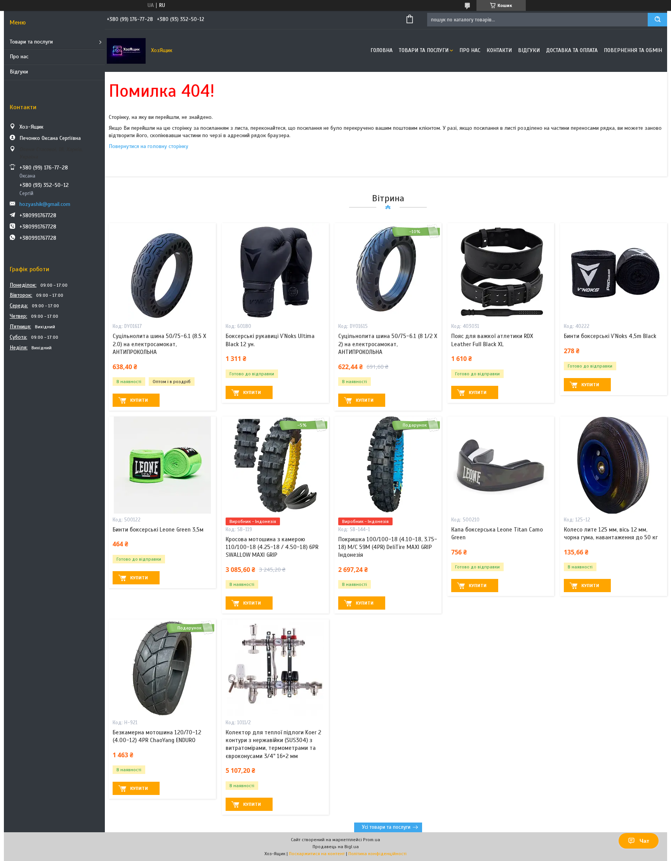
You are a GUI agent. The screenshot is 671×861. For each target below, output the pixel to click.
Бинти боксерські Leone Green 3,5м (158, 529)
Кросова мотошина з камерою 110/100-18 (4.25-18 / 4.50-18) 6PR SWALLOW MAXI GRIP (272, 547)
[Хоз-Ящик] (126, 50)
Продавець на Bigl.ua (336, 846)
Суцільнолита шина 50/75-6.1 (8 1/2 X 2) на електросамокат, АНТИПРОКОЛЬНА (387, 344)
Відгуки (19, 71)
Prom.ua (371, 839)
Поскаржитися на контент (317, 853)
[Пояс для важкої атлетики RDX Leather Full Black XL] (501, 271)
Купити (139, 400)
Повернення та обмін (633, 50)
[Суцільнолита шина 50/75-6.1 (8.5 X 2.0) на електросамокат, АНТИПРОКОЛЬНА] (162, 271)
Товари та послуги (31, 41)
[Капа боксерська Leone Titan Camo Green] (501, 465)
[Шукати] (657, 19)
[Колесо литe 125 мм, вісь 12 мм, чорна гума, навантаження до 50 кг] (613, 465)
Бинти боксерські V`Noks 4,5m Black (610, 336)
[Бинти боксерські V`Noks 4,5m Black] (613, 271)
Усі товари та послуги (386, 827)
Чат (644, 841)
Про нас (19, 56)
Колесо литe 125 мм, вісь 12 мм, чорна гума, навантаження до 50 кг (611, 533)
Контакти (499, 50)
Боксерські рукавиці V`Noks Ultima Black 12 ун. (270, 340)
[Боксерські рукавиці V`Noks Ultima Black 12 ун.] (275, 271)
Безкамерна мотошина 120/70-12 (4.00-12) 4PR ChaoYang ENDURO (157, 736)
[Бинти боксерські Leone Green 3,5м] (162, 465)
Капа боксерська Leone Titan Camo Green (497, 533)
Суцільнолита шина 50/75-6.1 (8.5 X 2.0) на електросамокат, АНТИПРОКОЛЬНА (159, 344)
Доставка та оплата (572, 50)
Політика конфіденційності (377, 853)
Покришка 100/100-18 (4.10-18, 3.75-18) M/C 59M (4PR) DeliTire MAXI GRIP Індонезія (387, 547)
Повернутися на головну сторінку (148, 146)
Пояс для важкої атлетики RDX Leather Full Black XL (492, 340)
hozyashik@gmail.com (44, 204)
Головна (381, 50)
